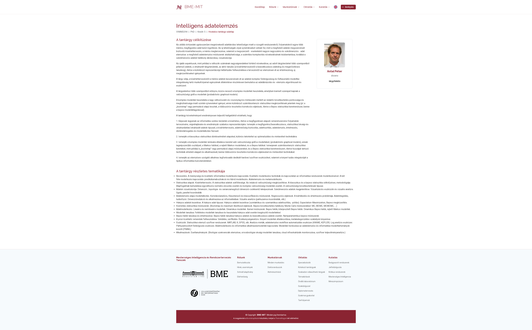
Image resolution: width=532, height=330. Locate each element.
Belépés (349, 7)
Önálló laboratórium (306, 281)
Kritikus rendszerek (337, 272)
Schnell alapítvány (245, 272)
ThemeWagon (281, 318)
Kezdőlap (260, 7)
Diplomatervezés (305, 291)
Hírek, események (245, 267)
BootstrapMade (253, 318)
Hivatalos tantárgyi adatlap (221, 31)
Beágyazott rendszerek (339, 263)
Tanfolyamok (304, 300)
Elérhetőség (242, 277)
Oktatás (302, 257)
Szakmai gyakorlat (306, 296)
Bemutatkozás (243, 263)
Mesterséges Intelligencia (340, 277)
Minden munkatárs (276, 263)
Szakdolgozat (304, 286)
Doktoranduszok (275, 267)
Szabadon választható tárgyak (311, 272)
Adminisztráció (274, 272)
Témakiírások (304, 277)
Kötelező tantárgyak (307, 267)
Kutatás (333, 257)
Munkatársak (275, 257)
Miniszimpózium (336, 281)
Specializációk (304, 263)
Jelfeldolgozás (335, 267)
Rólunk (241, 257)
